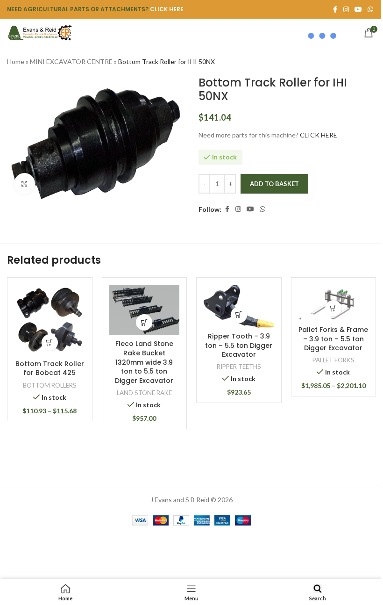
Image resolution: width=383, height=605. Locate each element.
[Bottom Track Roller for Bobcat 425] (49, 320)
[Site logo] (39, 32)
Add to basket (274, 183)
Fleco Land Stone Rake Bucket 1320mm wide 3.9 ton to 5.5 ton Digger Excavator (144, 362)
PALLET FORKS (333, 360)
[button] (144, 322)
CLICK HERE (167, 9)
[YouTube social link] (250, 209)
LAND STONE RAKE (144, 392)
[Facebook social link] (227, 209)
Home (15, 61)
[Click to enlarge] (24, 183)
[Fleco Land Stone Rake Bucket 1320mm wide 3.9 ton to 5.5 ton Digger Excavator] (144, 310)
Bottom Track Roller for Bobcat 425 (49, 368)
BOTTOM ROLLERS (50, 385)
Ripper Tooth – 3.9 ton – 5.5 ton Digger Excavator (238, 345)
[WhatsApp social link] (370, 9)
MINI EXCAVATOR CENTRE (71, 61)
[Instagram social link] (238, 209)
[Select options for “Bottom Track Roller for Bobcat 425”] (50, 342)
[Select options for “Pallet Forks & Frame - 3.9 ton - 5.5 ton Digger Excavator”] (333, 308)
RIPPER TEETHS (239, 366)
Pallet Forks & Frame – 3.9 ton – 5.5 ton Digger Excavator (333, 339)
